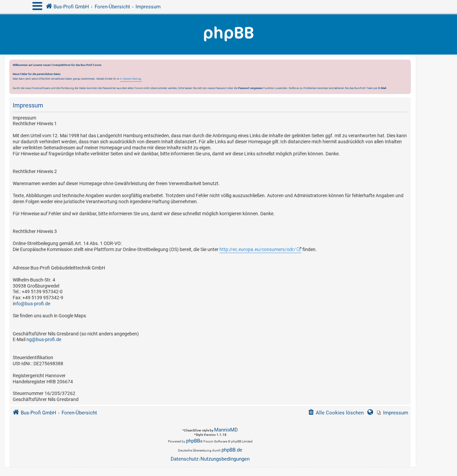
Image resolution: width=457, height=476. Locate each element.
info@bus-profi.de (31, 303)
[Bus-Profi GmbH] (228, 34)
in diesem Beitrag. (131, 78)
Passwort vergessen (250, 88)
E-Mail (382, 88)
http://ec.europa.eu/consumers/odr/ (257, 249)
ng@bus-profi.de (43, 339)
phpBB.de (231, 450)
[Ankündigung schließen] (406, 66)
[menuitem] (392, 412)
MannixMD (226, 430)
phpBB (193, 441)
